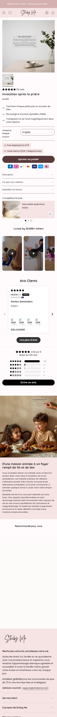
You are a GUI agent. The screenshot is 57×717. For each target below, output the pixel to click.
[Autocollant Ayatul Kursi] (11, 209)
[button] (9, 89)
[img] (17, 290)
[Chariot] (53, 12)
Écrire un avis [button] (28, 382)
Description (7, 174)
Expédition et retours (12, 189)
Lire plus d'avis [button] (28, 340)
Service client (9, 697)
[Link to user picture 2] (22, 321)
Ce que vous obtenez (12, 182)
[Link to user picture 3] (30, 321)
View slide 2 (28, 220)
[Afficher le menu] (4, 12)
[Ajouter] (50, 213)
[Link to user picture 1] (14, 321)
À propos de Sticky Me (14, 707)
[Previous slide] (4, 314)
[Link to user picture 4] (38, 321)
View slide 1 (25, 220)
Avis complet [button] (18, 329)
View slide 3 (31, 220)
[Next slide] (52, 314)
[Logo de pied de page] (15, 638)
